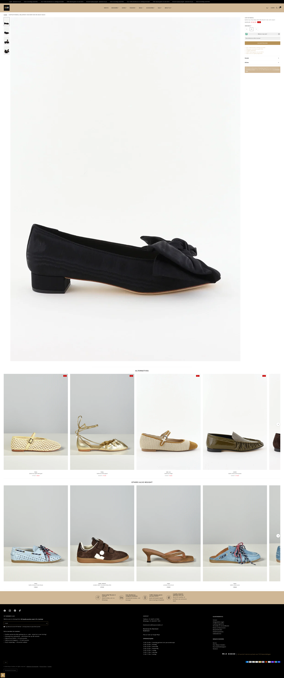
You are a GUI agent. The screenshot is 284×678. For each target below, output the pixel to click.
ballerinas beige (169, 473)
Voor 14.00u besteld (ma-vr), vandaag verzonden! (12, 1)
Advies (247, 62)
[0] (279, 7)
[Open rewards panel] (3, 675)
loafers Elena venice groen (234, 473)
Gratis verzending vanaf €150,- (77, 1)
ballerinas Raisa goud (102, 473)
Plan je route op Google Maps (151, 634)
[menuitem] (106, 7)
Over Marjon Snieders (219, 645)
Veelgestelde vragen (218, 622)
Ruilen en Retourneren (219, 628)
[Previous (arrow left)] (6, 424)
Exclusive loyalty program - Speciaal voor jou (56, 1)
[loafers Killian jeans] (235, 533)
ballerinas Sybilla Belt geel (35, 473)
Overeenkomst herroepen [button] (10, 670)
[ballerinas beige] (168, 422)
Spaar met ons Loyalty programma (254, 53)
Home (5, 14)
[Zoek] (276, 7)
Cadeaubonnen (217, 633)
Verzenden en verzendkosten (221, 626)
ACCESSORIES (150, 8)
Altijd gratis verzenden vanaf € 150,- (254, 49)
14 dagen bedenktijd (251, 50)
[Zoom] (237, 20)
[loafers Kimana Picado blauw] (36, 533)
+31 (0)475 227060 (153, 619)
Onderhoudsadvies (218, 631)
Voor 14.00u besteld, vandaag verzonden (255, 47)
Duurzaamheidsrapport (219, 647)
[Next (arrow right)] (278, 424)
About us (168, 8)
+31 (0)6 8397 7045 (154, 621)
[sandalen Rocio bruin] (168, 533)
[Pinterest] (16, 610)
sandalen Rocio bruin (168, 585)
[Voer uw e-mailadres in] (46, 623)
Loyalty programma (218, 624)
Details (247, 58)
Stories (215, 643)
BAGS (140, 8)
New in (106, 8)
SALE (159, 8)
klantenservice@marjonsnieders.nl (153, 625)
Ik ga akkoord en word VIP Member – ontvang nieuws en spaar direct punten (22, 626)
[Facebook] (6, 610)
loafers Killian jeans (235, 585)
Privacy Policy (43, 666)
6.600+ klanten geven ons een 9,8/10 (255, 52)
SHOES (124, 8)
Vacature (215, 648)
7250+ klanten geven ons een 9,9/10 (35, 1)
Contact (215, 620)
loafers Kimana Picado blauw (36, 585)
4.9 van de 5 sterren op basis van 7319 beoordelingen (254, 654)
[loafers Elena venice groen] (235, 422)
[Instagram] (11, 610)
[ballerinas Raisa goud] (102, 422)
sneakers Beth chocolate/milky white (102, 585)
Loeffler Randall (249, 17)
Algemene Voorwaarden (32, 666)
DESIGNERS (114, 8)
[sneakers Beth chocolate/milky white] (102, 533)
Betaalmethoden (217, 629)
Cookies (50, 666)
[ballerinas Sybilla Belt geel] (36, 422)
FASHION (132, 8)
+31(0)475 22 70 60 (250, 69)
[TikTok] (21, 610)
